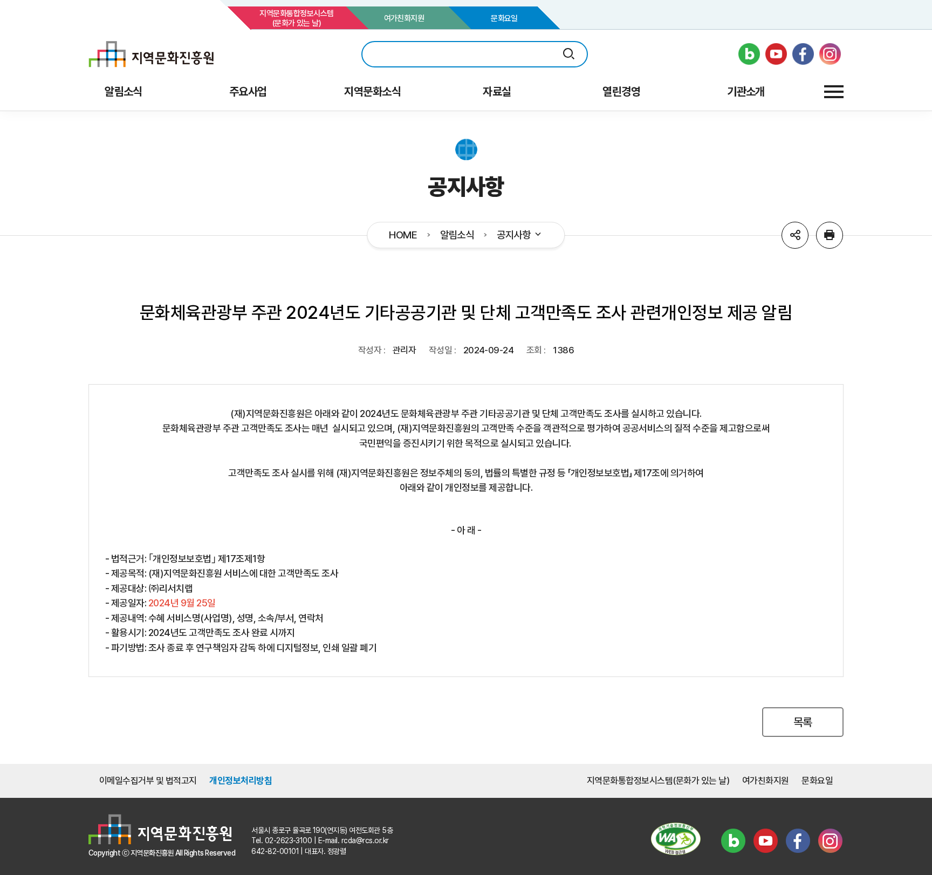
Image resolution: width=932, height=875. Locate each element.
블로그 (732, 840)
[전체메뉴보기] (834, 91)
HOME (403, 235)
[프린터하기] (829, 235)
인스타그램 (830, 840)
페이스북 (797, 840)
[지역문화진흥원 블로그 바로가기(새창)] (749, 53)
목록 (802, 722)
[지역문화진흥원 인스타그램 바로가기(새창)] (830, 53)
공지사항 (513, 235)
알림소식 (457, 235)
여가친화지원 (404, 18)
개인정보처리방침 (240, 780)
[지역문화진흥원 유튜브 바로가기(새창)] (776, 53)
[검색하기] (569, 54)
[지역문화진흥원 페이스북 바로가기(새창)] (803, 53)
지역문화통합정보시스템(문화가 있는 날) (296, 18)
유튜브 (765, 840)
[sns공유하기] (795, 235)
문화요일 (504, 18)
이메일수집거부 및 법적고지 (148, 780)
